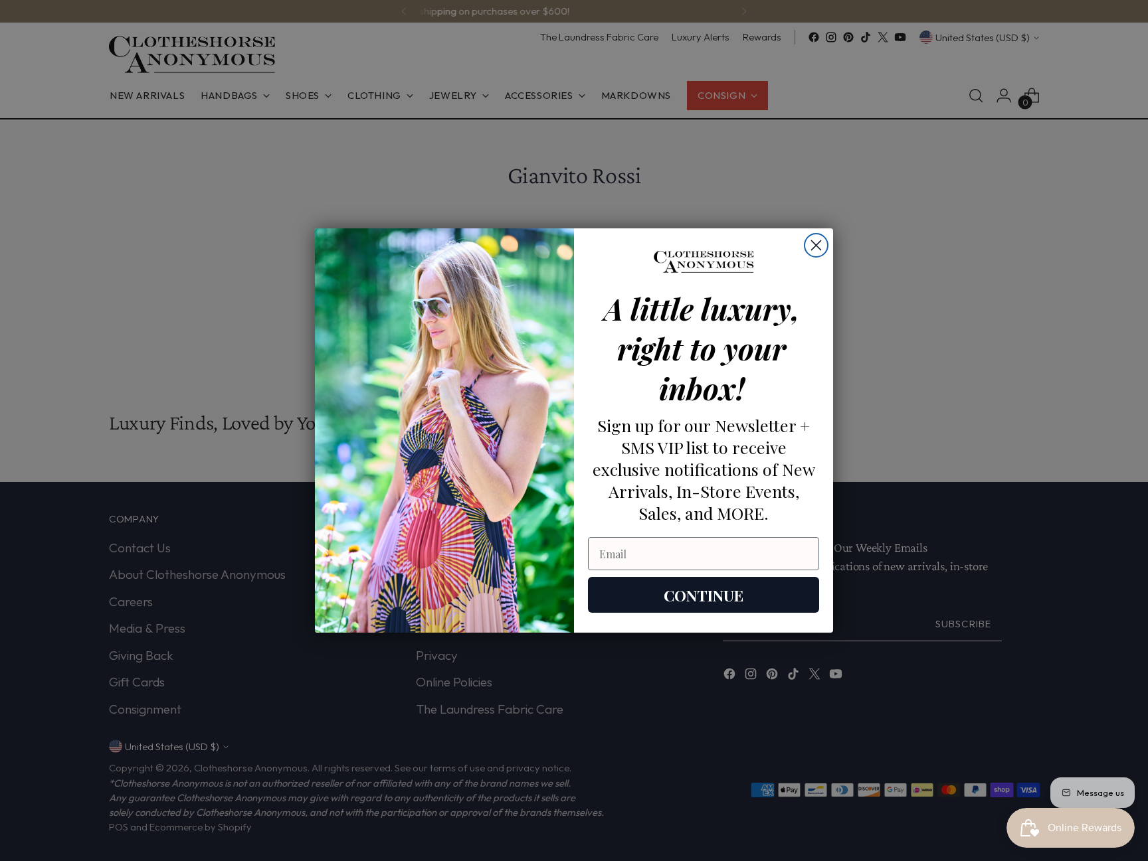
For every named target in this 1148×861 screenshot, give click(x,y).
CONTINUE (703, 595)
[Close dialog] (816, 245)
